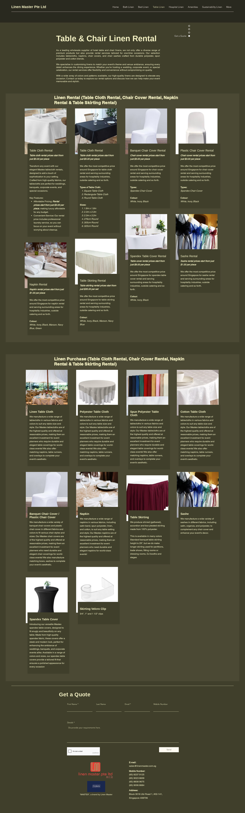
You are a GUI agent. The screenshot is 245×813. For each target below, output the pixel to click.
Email (127, 704)
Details (70, 723)
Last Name (101, 704)
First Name (72, 704)
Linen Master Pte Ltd (28, 7)
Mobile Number (161, 704)
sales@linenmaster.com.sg (142, 766)
